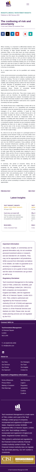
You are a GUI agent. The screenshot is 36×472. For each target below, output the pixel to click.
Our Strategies (25, 362)
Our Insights (24, 367)
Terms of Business (7, 380)
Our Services (6, 364)
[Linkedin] (3, 352)
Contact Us (24, 370)
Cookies (23, 390)
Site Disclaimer (25, 380)
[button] (3, 34)
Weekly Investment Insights (13, 207)
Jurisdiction (24, 388)
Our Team (24, 364)
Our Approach (6, 370)
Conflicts (23, 393)
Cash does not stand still (11, 213)
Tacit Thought (8, 205)
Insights (17, 205)
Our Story (5, 362)
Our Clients (5, 367)
